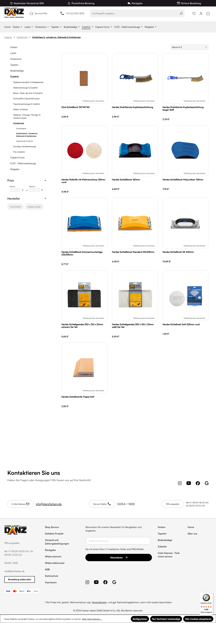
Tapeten (14, 64)
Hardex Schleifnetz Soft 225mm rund (181, 324)
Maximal (36, 188)
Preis (10, 180)
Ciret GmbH (15, 206)
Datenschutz (51, 575)
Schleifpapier (21, 128)
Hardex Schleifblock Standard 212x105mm (133, 252)
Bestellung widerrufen (19, 579)
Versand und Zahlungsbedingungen (57, 542)
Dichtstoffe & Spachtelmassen (26, 98)
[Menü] (211, 594)
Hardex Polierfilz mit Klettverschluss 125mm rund (83, 181)
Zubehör (14, 76)
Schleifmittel (18, 123)
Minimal (16, 188)
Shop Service (52, 527)
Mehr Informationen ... (92, 619)
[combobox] (134, 13)
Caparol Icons (17, 157)
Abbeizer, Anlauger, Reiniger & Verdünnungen (26, 116)
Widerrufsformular (55, 562)
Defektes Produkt (54, 533)
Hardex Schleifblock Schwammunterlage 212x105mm (81, 253)
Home (191, 527)
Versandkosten (99, 602)
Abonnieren (116, 557)
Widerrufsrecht (53, 556)
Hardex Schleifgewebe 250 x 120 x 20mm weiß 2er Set (133, 325)
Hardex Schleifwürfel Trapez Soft (77, 397)
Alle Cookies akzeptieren (198, 618)
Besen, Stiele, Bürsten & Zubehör (28, 93)
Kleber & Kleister (20, 109)
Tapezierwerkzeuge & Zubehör (26, 104)
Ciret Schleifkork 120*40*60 (75, 107)
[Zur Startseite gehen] (14, 13)
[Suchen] (181, 13)
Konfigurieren (140, 618)
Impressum (51, 582)
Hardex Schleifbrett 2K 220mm (178, 252)
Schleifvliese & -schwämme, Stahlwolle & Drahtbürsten (27, 134)
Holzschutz (15, 58)
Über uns (192, 533)
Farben (13, 47)
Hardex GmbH (34, 206)
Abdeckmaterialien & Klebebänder (28, 82)
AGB (47, 569)
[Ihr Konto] (201, 13)
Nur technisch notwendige (166, 618)
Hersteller (13, 198)
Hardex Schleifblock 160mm (126, 179)
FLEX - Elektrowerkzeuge (23, 163)
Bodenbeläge (17, 70)
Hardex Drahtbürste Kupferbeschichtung (132, 107)
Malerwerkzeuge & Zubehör (25, 87)
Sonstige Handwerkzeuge (24, 146)
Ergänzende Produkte (24, 141)
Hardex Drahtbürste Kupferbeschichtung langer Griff (183, 108)
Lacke (13, 53)
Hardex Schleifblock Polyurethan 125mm (183, 179)
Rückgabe (50, 550)
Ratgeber (15, 169)
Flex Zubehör (19, 152)
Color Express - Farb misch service (169, 554)
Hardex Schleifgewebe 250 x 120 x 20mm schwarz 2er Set (82, 325)
